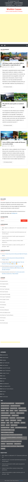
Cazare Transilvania (6, 296)
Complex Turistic (5, 299)
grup (8, 422)
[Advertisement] (14, 28)
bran (7, 410)
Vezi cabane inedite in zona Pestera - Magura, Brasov (12, 446)
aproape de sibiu (22, 408)
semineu (3, 443)
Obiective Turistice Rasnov (7, 315)
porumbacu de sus (5, 427)
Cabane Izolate (15, 415)
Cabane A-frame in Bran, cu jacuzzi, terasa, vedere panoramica (12, 241)
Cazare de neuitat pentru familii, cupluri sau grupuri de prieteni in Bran (13, 237)
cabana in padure (4, 412)
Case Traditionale (5, 289)
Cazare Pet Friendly (6, 294)
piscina (7, 425)
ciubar (2, 420)
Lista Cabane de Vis (6, 312)
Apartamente (5, 281)
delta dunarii (13, 420)
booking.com (14, 213)
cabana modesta (20, 412)
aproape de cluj (14, 408)
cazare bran (12, 417)
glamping (3, 422)
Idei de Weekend (5, 309)
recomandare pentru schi (21, 427)
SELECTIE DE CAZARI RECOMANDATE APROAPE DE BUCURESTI (11, 438)
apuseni (3, 410)
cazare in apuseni (20, 417)
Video (3, 320)
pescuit (2, 425)
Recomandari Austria (10, 5)
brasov (11, 410)
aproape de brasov (5, 405)
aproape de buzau (5, 408)
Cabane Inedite (5, 283)
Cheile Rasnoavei (8, 3)
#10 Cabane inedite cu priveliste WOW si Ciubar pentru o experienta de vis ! (13, 64)
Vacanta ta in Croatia (18, 3)
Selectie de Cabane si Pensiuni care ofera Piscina (11, 434)
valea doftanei (10, 443)
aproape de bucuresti (15, 405)
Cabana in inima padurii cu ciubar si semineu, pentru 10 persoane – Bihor (13, 245)
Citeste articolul (8, 86)
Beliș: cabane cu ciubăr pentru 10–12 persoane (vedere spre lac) (14, 228)
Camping (4, 286)
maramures (16, 422)
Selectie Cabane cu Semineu (7, 432)
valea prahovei (18, 443)
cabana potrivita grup (5, 415)
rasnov (12, 427)
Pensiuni (4, 317)
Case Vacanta (5, 291)
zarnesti (3, 448)
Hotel (3, 307)
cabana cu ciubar (22, 410)
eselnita (19, 420)
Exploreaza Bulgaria (19, 2)
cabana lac (12, 412)
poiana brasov (14, 425)
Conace (3, 302)
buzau (16, 410)
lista (11, 422)
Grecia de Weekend (9, 2)
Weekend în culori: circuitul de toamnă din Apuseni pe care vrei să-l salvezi (14, 233)
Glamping (4, 304)
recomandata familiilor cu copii (7, 429)
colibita (7, 420)
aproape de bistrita (20, 403)
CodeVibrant (21, 480)
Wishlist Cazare (14, 9)
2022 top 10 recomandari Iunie (7, 403)
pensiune (23, 422)
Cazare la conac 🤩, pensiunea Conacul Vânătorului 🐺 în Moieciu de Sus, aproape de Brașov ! (13, 268)
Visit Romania (5, 322)
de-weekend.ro (19, 5)
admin (13, 66)
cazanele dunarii (4, 417)
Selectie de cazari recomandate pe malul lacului (11, 441)
